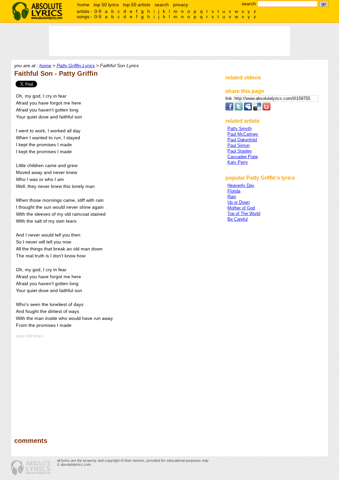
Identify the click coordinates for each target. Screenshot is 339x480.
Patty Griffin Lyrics (76, 65)
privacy (180, 4)
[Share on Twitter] (239, 109)
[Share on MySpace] (248, 109)
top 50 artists (136, 4)
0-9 (97, 11)
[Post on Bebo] (266, 109)
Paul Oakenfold (242, 139)
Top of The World (243, 213)
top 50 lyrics (106, 4)
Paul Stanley (239, 151)
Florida (233, 191)
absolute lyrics (37, 11)
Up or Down (238, 202)
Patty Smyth (239, 128)
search (162, 4)
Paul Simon (238, 145)
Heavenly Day (240, 185)
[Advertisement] (117, 383)
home (83, 4)
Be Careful (237, 219)
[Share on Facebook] (229, 109)
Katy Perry (237, 162)
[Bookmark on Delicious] (257, 109)
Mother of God (241, 207)
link (229, 98)
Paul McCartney (242, 134)
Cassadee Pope (242, 156)
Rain (231, 196)
